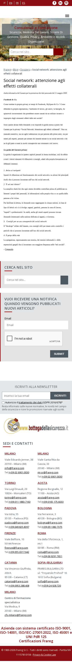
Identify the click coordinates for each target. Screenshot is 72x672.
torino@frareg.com (15, 497)
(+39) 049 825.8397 (19, 527)
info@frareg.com (14, 468)
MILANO (10, 453)
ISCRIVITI (60, 395)
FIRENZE (10, 533)
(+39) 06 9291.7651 (52, 556)
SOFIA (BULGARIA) (50, 562)
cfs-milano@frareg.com (18, 615)
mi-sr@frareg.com (48, 472)
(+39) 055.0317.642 (19, 552)
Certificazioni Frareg (36, 641)
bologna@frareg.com (50, 522)
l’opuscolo (9, 249)
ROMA (42, 533)
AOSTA (42, 483)
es (23, 3)
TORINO (10, 483)
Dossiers (25, 69)
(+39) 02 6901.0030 (19, 472)
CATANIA (11, 562)
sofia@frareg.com (48, 581)
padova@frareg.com (17, 522)
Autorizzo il (12, 402)
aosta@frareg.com (48, 497)
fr (17, 3)
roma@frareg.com (48, 552)
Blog (15, 69)
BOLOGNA (45, 508)
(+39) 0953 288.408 (19, 585)
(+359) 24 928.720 (51, 585)
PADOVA (10, 508)
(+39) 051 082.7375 (52, 527)
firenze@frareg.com (16, 547)
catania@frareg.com (16, 581)
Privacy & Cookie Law (44, 654)
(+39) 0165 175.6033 (53, 501)
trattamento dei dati (30, 402)
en (10, 3)
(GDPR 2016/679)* (52, 402)
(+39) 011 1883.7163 (20, 501)
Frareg (7, 69)
